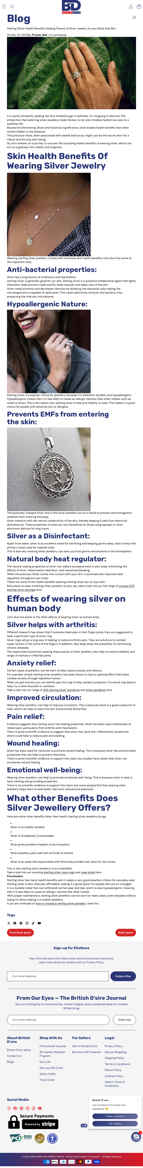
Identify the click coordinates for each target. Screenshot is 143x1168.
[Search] (12, 6)
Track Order (47, 1080)
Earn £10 (45, 1062)
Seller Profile (47, 1074)
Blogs (10, 1062)
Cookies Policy (114, 1076)
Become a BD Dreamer (86, 1052)
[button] (139, 6)
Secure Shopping (115, 1052)
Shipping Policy (114, 1058)
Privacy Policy (114, 1046)
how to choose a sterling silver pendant (61, 903)
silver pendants (96, 690)
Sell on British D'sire (84, 1046)
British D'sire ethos (19, 1050)
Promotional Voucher (53, 1046)
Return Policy (113, 1070)
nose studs (88, 872)
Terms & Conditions (117, 1064)
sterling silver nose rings (59, 872)
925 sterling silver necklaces (61, 690)
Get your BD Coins (51, 1068)
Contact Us (14, 1056)
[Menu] (4, 6)
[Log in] (131, 6)
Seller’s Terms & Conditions (115, 1084)
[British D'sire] (71, 6)
